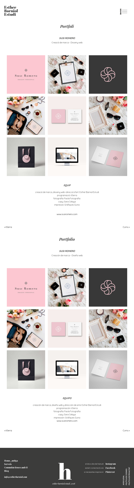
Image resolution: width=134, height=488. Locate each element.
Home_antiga (11, 460)
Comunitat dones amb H (16, 467)
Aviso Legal (123, 480)
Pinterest (110, 472)
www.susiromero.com (67, 214)
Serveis (8, 464)
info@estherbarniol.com (15, 477)
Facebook (110, 467)
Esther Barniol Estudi (11, 11)
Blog (6, 470)
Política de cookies (126, 477)
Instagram (110, 463)
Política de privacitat (129, 476)
